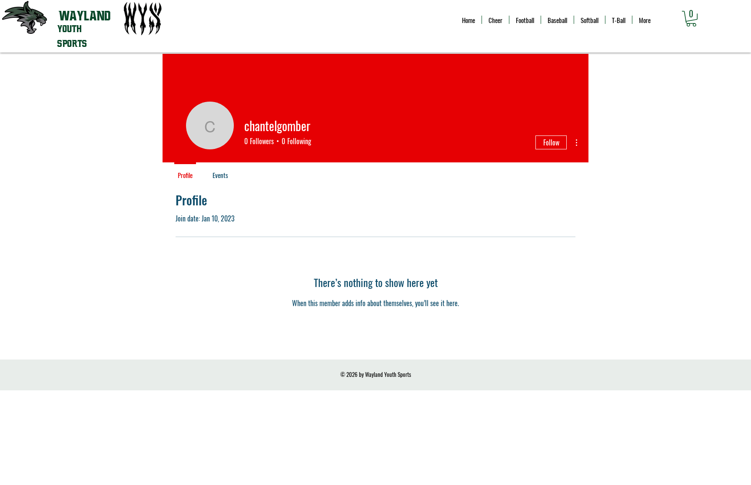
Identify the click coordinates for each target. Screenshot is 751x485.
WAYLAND (84, 16)
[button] (691, 18)
